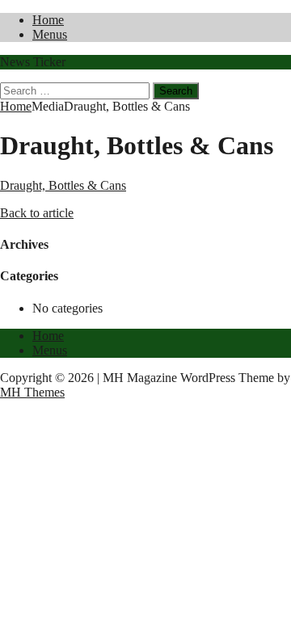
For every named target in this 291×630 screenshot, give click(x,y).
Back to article (37, 213)
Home (48, 20)
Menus (49, 34)
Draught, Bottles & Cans (63, 185)
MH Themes (32, 392)
